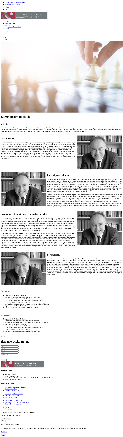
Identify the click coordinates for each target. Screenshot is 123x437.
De (5, 37)
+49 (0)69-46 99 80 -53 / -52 (15, 4)
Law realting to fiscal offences (14, 394)
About (6, 22)
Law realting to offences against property (17, 402)
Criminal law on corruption (13, 404)
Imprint (7, 407)
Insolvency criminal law (12, 390)
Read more (4, 432)
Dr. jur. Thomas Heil (14, 27)
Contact (7, 28)
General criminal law (11, 389)
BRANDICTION (14, 415)
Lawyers (7, 25)
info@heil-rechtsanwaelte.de (16, 2)
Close (3, 421)
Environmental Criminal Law (13, 400)
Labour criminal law (11, 397)
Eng (6, 39)
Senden (4, 360)
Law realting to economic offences (15, 387)
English (7, 9)
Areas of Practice (10, 23)
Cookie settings (6, 419)
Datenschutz (8, 409)
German (7, 7)
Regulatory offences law (12, 395)
